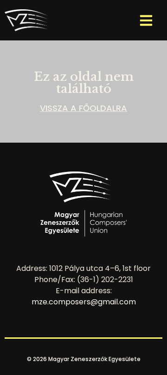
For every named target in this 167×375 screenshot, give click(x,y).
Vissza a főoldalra (83, 108)
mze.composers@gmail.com (84, 301)
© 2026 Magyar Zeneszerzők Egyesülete (84, 359)
